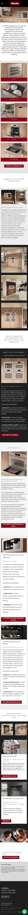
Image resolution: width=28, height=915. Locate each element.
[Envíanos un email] (5, 896)
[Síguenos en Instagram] (2, 896)
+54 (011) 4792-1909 (8, 893)
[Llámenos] (8, 896)
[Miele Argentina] (15, 3)
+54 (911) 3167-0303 (8, 890)
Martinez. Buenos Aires (6, 905)
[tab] (5, 352)
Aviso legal (20, 912)
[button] (2, 3)
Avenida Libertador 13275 (6, 903)
